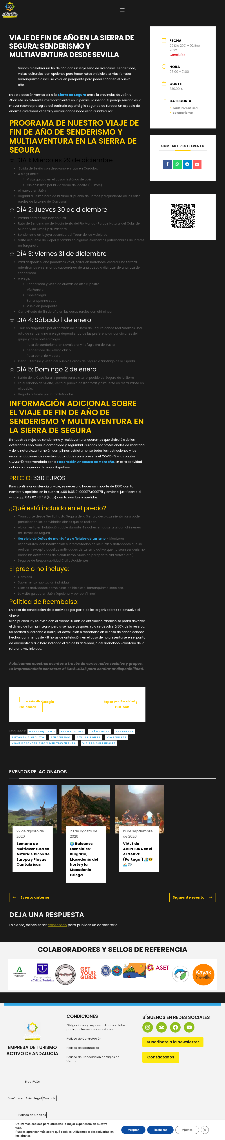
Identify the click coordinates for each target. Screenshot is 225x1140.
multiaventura (185, 108)
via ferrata (117, 737)
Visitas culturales (99, 743)
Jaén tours (99, 731)
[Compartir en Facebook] (167, 164)
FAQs (36, 1081)
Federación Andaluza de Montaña (85, 462)
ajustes (25, 1136)
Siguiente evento (189, 897)
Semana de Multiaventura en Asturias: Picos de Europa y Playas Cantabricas (32, 854)
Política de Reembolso (83, 1048)
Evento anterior (35, 897)
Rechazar (160, 1130)
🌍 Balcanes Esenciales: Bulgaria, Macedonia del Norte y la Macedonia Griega (84, 859)
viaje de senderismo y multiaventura (44, 743)
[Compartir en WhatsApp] (177, 164)
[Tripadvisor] (161, 1027)
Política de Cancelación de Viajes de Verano (93, 1059)
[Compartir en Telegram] (187, 164)
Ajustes (187, 1130)
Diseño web (16, 1098)
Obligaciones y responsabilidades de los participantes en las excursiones (96, 1027)
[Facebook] (175, 1027)
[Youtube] (189, 1027)
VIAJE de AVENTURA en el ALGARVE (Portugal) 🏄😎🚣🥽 (138, 854)
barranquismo (42, 731)
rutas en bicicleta (28, 737)
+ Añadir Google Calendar (36, 704)
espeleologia (72, 731)
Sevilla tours (88, 737)
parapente (125, 731)
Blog (28, 1081)
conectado (57, 925)
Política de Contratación (84, 1038)
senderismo (60, 737)
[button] (122, 10)
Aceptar (133, 1130)
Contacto (49, 1098)
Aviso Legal (34, 1098)
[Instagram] (147, 1027)
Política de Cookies (32, 1115)
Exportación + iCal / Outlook (120, 704)
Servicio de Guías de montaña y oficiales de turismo (62, 538)
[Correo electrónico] (197, 164)
